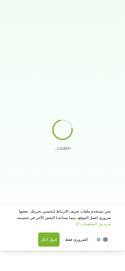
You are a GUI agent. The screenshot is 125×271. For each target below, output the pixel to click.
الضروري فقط (76, 239)
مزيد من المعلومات (96, 223)
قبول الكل (49, 239)
